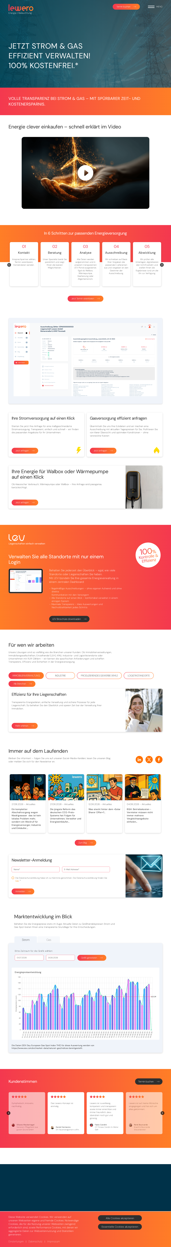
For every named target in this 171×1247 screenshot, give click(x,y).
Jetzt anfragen (22, 450)
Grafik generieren (89, 957)
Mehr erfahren (21, 725)
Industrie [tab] (60, 675)
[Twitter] (149, 759)
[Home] (21, 7)
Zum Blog (82, 842)
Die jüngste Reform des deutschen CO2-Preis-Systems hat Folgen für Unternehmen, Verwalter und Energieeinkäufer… (65, 815)
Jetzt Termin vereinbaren (82, 298)
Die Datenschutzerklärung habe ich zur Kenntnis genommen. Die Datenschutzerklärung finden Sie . (61, 879)
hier (17, 880)
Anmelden (20, 891)
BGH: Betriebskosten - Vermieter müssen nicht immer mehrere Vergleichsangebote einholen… (140, 815)
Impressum (53, 1241)
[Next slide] (162, 265)
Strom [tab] (25, 940)
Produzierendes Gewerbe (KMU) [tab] (99, 675)
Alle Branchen (20, 683)
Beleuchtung (25, 13)
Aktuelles (30, 804)
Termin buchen (123, 6)
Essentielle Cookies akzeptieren (120, 1226)
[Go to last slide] (9, 265)
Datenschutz (35, 1241)
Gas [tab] (48, 940)
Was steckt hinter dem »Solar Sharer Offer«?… (105, 811)
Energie (13, 13)
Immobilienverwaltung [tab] (26, 675)
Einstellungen (16, 1241)
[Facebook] (158, 759)
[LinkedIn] (139, 759)
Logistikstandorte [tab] (139, 675)
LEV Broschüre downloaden (66, 619)
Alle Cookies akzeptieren (120, 1218)
